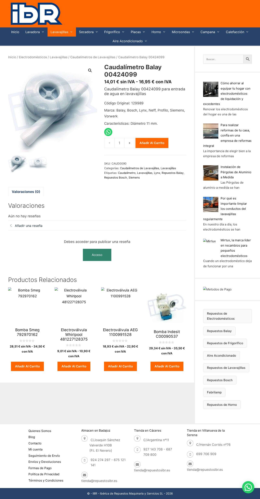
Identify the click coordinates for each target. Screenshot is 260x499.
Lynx (157, 172)
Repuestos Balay (173, 172)
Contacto (34, 443)
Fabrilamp (214, 392)
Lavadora (32, 32)
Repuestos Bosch (115, 177)
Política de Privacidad (43, 474)
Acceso (97, 255)
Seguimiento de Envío (44, 456)
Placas (136, 32)
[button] (90, 70)
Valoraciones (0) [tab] (26, 192)
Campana (207, 32)
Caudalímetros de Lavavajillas (92, 57)
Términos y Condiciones (45, 480)
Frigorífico (112, 32)
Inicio (15, 32)
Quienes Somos (39, 431)
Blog (31, 437)
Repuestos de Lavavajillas (226, 368)
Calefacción (235, 32)
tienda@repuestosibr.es (99, 481)
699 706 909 (206, 454)
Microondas (181, 32)
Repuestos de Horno (222, 405)
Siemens (134, 177)
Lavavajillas (59, 32)
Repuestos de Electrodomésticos (221, 316)
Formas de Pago (40, 468)
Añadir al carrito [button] (27, 366)
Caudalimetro (126, 172)
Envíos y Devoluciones (44, 462)
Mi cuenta (35, 449)
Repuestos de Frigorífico (225, 343)
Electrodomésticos (33, 57)
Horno (156, 32)
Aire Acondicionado (128, 41)
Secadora (86, 32)
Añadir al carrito (152, 143)
